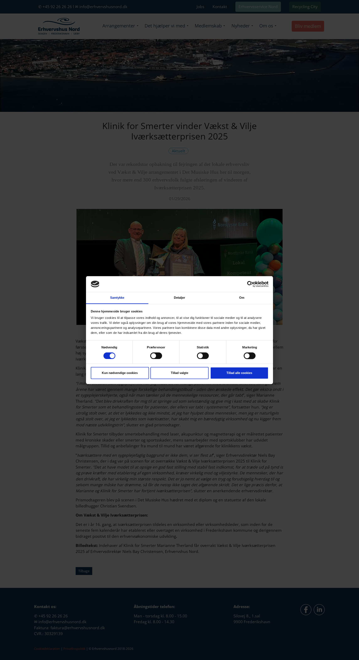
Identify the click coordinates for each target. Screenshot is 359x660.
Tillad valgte (179, 373)
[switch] (156, 355)
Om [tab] (241, 298)
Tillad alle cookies (239, 373)
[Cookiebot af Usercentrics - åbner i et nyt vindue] (250, 284)
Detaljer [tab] (179, 298)
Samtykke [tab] (117, 298)
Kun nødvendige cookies (120, 373)
